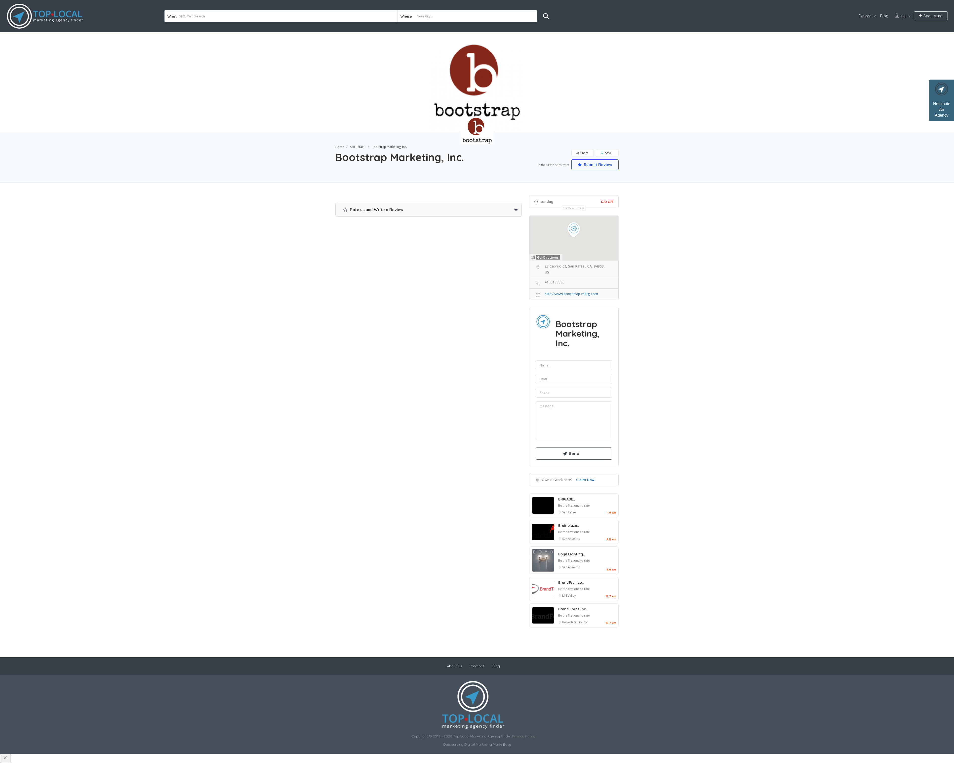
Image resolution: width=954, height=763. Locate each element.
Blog (884, 15)
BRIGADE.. (566, 499)
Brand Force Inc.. (573, 609)
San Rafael (357, 147)
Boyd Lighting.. (571, 554)
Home (339, 147)
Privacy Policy (523, 736)
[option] (477, 82)
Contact (477, 666)
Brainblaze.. (568, 525)
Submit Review (597, 164)
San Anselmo (571, 539)
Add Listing (932, 15)
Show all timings (575, 208)
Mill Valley (569, 595)
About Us (454, 666)
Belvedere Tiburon (575, 622)
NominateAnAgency (941, 109)
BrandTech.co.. (571, 582)
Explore (865, 15)
